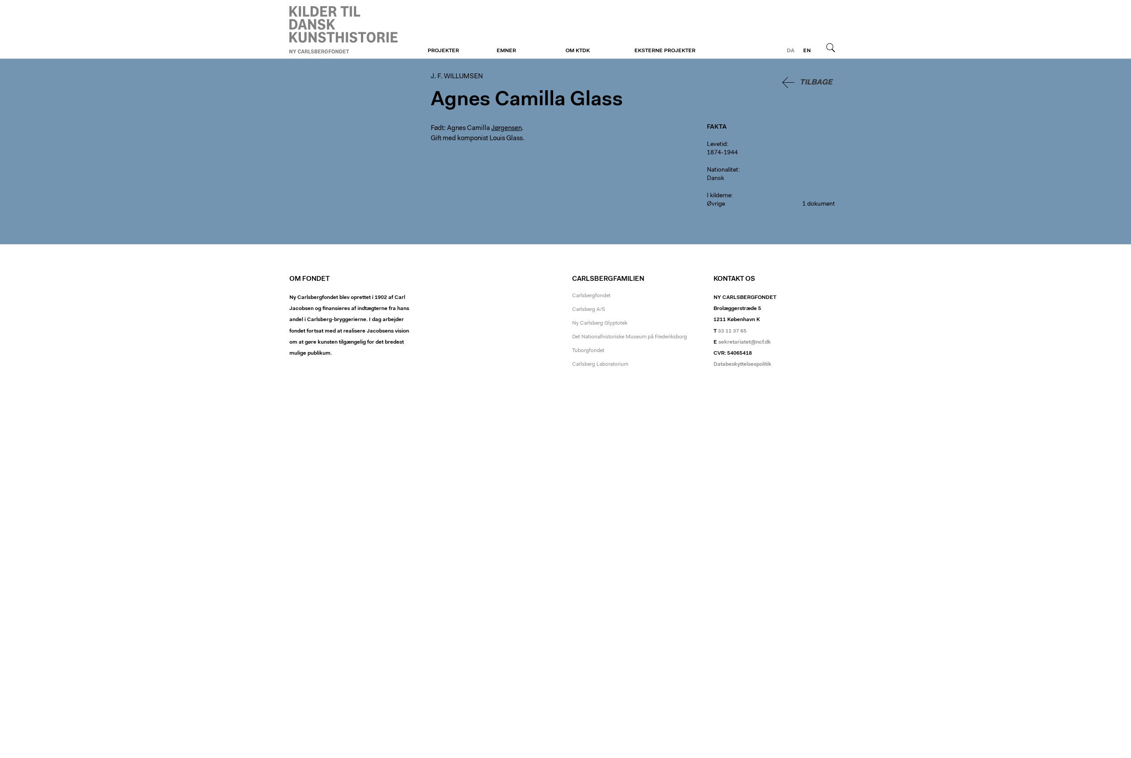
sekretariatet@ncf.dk (744, 342)
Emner (506, 51)
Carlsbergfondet (591, 296)
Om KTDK (578, 51)
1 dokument (818, 204)
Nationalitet (722, 170)
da (790, 51)
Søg (831, 47)
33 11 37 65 (732, 331)
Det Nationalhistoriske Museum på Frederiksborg (629, 337)
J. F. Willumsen (343, 30)
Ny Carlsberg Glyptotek (599, 323)
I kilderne (719, 196)
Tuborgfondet (588, 350)
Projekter (443, 51)
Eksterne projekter (664, 51)
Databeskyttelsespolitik (742, 364)
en (807, 51)
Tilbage (816, 82)
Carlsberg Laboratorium (600, 364)
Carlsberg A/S (588, 309)
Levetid (717, 145)
